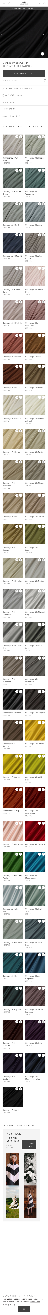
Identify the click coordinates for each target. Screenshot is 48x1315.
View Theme (31, 1144)
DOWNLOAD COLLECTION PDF (19, 89)
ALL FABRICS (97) (32, 126)
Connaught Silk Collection (17, 66)
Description (8, 102)
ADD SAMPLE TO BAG (24, 73)
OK (24, 1309)
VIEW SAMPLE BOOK (14, 95)
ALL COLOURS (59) (11, 126)
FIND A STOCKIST (10, 80)
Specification (9, 109)
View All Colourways (24, 8)
